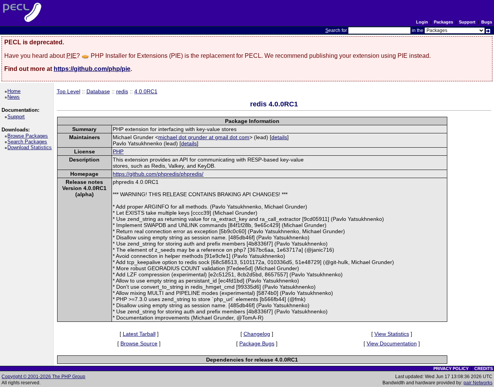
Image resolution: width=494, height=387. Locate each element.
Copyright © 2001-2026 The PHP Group (43, 376)
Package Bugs (256, 343)
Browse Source (138, 343)
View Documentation (392, 343)
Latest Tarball (139, 334)
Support (467, 22)
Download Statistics (31, 147)
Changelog (257, 334)
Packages (443, 22)
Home (15, 91)
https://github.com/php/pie (92, 69)
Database (98, 91)
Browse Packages (29, 136)
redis (122, 91)
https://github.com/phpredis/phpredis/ (158, 174)
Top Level (68, 91)
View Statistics (391, 334)
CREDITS (483, 368)
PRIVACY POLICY (451, 368)
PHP (118, 151)
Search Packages (28, 142)
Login (422, 22)
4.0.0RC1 (145, 91)
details (279, 137)
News (15, 97)
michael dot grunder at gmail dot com (203, 137)
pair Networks (478, 382)
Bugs (486, 22)
